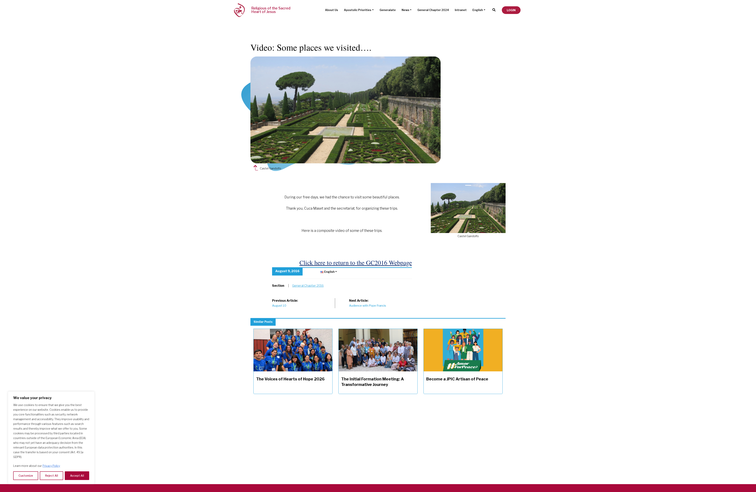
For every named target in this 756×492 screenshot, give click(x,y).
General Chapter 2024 (433, 10)
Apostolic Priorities (357, 10)
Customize (26, 475)
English (477, 10)
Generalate (388, 10)
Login (511, 10)
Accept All (77, 475)
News (405, 10)
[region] (51, 437)
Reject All (51, 475)
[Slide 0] (468, 185)
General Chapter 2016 (308, 286)
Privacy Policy (51, 465)
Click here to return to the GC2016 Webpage (355, 262)
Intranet (461, 10)
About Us (331, 10)
